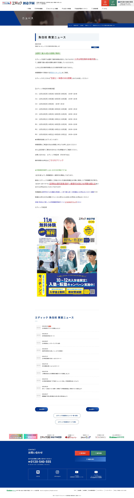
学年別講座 (39, 8)
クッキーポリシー (108, 490)
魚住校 (81, 25)
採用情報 (85, 490)
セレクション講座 (53, 8)
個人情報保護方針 (91, 490)
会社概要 (79, 490)
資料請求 (105, 4)
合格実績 (95, 8)
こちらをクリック (56, 160)
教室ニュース (88, 25)
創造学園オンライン (82, 8)
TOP (75, 490)
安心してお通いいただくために (120, 490)
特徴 (29, 8)
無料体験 (99, 453)
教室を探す (76, 25)
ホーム (70, 25)
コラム (105, 8)
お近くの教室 (67, 8)
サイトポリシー (100, 490)
